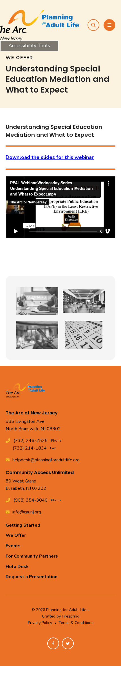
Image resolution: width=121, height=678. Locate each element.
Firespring (70, 616)
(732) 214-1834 (30, 448)
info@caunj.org (26, 512)
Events (13, 546)
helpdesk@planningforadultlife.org (46, 460)
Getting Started (23, 525)
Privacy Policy (40, 622)
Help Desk (17, 566)
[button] (93, 25)
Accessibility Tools (29, 45)
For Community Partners (32, 556)
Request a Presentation (31, 577)
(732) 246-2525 (31, 440)
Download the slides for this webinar (50, 157)
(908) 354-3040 (31, 500)
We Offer (16, 535)
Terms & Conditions (76, 622)
